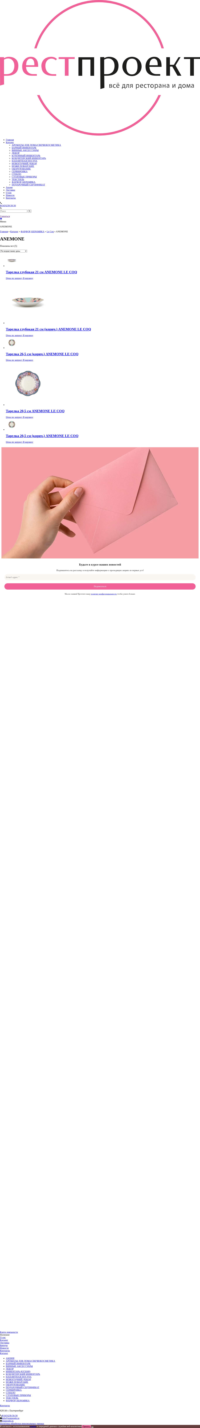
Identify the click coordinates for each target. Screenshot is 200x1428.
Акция (9, 187)
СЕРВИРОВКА (20, 171)
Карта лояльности (9, 1332)
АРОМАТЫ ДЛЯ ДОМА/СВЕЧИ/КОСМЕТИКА (36, 145)
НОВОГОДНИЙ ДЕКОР (24, 163)
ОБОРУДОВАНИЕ (21, 169)
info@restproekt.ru (10, 1418)
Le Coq (50, 231)
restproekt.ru (7, 1421)
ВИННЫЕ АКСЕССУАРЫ (25, 150)
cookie (33, 1426)
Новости (10, 195)
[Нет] (92, 1427)
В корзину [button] (28, 278)
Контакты (11, 198)
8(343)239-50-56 (8, 205)
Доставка (10, 190)
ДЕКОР (15, 153)
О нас (9, 192)
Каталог (10, 142)
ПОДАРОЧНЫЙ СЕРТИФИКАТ (28, 184)
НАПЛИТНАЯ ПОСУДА (24, 161)
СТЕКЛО (16, 174)
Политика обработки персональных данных (22, 1423)
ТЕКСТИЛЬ (18, 179)
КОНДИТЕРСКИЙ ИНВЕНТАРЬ (29, 158)
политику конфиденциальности (104, 594)
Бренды (4, 1345)
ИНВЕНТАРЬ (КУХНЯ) (18, 1371)
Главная (10, 140)
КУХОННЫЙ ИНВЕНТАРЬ (26, 155)
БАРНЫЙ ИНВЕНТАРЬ (24, 147)
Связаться (5, 216)
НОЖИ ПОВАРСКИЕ (23, 166)
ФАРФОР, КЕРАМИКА (23, 182)
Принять (86, 1426)
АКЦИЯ (10, 1358)
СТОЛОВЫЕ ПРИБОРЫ (24, 177)
